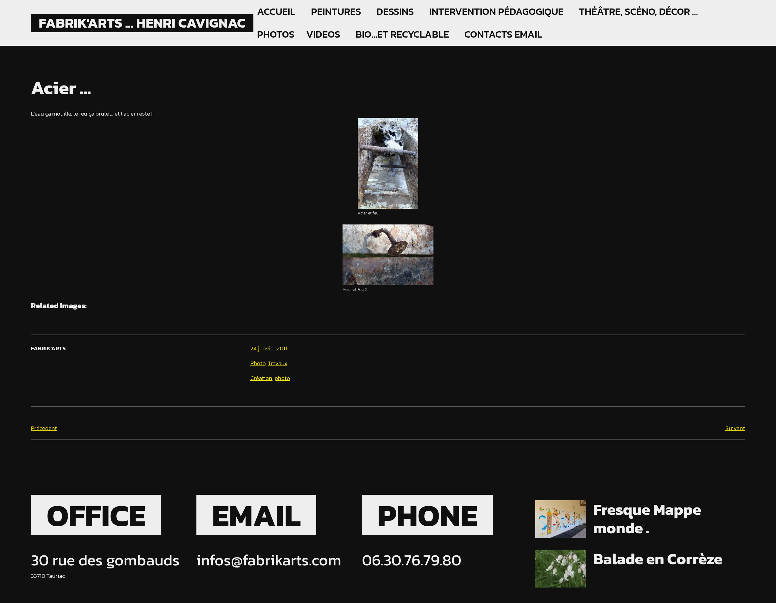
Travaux (277, 363)
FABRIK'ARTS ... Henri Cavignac (142, 23)
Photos (275, 34)
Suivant (735, 428)
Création (261, 378)
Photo (258, 363)
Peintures (336, 11)
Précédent (44, 428)
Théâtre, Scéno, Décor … (638, 11)
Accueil (276, 11)
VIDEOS (323, 34)
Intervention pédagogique (496, 11)
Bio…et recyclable (402, 34)
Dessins (395, 11)
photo (282, 378)
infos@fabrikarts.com (268, 559)
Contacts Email (503, 34)
